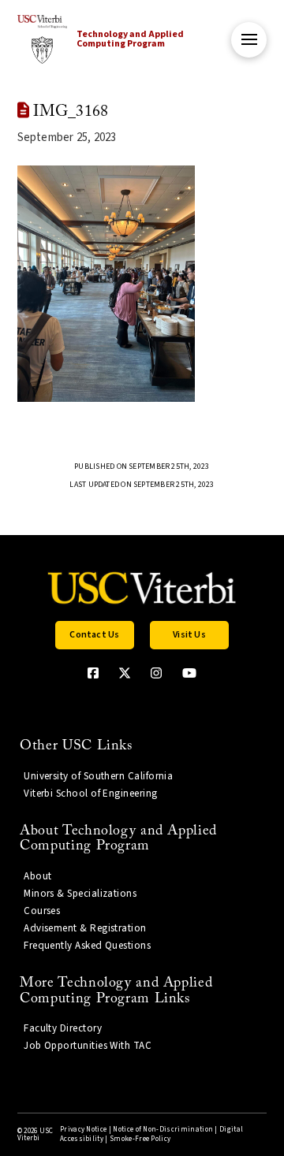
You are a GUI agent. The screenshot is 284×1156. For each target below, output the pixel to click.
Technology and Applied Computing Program (130, 39)
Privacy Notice (83, 1129)
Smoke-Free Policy (140, 1139)
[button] (249, 40)
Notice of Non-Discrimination (163, 1129)
